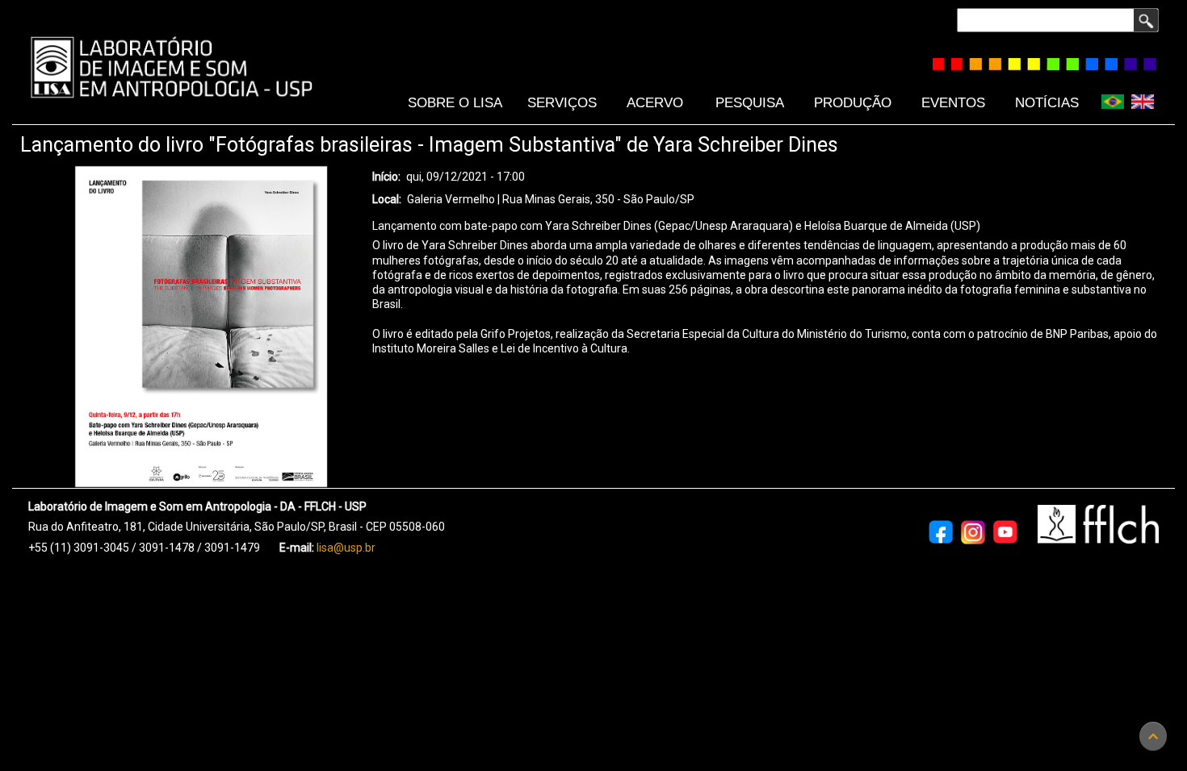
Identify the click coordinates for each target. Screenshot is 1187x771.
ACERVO (655, 102)
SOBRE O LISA (455, 102)
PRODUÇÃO (852, 102)
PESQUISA (749, 102)
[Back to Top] (1153, 736)
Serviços (562, 102)
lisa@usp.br (346, 547)
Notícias (1047, 102)
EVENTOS (953, 102)
